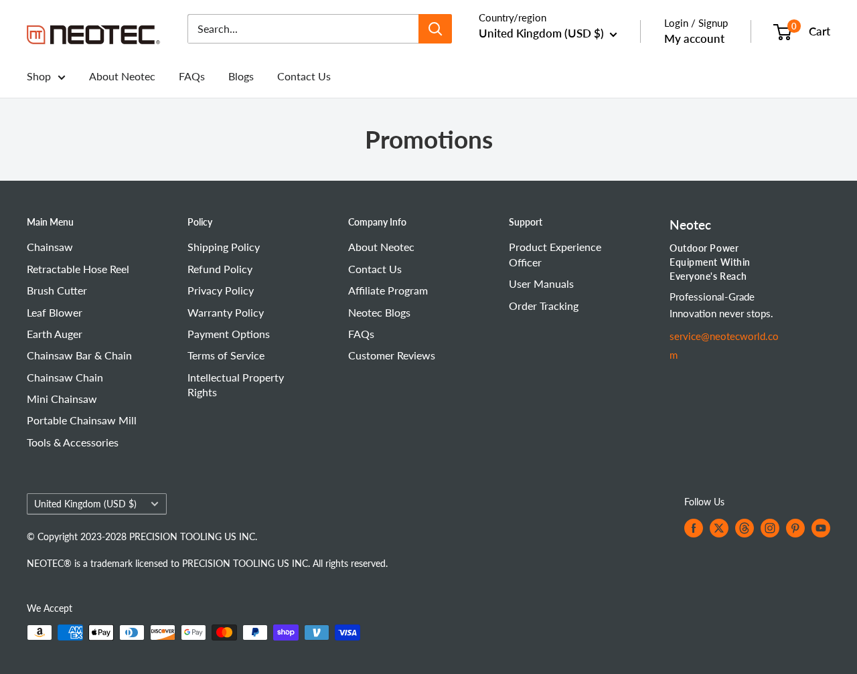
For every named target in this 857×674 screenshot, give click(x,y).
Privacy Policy (220, 290)
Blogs (241, 76)
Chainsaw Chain (65, 377)
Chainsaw (50, 246)
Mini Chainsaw (62, 398)
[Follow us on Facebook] (693, 528)
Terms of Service (225, 355)
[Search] (435, 29)
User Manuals (541, 283)
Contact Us (304, 76)
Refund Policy (219, 268)
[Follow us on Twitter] (719, 528)
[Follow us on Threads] (744, 528)
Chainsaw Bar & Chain (79, 355)
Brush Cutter (57, 290)
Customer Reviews (391, 355)
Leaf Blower (54, 312)
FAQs (192, 76)
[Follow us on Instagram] (770, 528)
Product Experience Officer (555, 254)
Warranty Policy (225, 312)
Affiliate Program (388, 290)
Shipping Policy (223, 246)
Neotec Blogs (379, 312)
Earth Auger (54, 333)
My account (694, 38)
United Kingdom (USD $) (85, 504)
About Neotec (122, 76)
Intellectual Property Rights (235, 384)
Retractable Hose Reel (78, 268)
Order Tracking (543, 305)
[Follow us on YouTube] (820, 528)
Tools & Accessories (73, 442)
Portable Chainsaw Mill (82, 420)
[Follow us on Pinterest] (795, 528)
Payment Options (228, 333)
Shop (39, 76)
